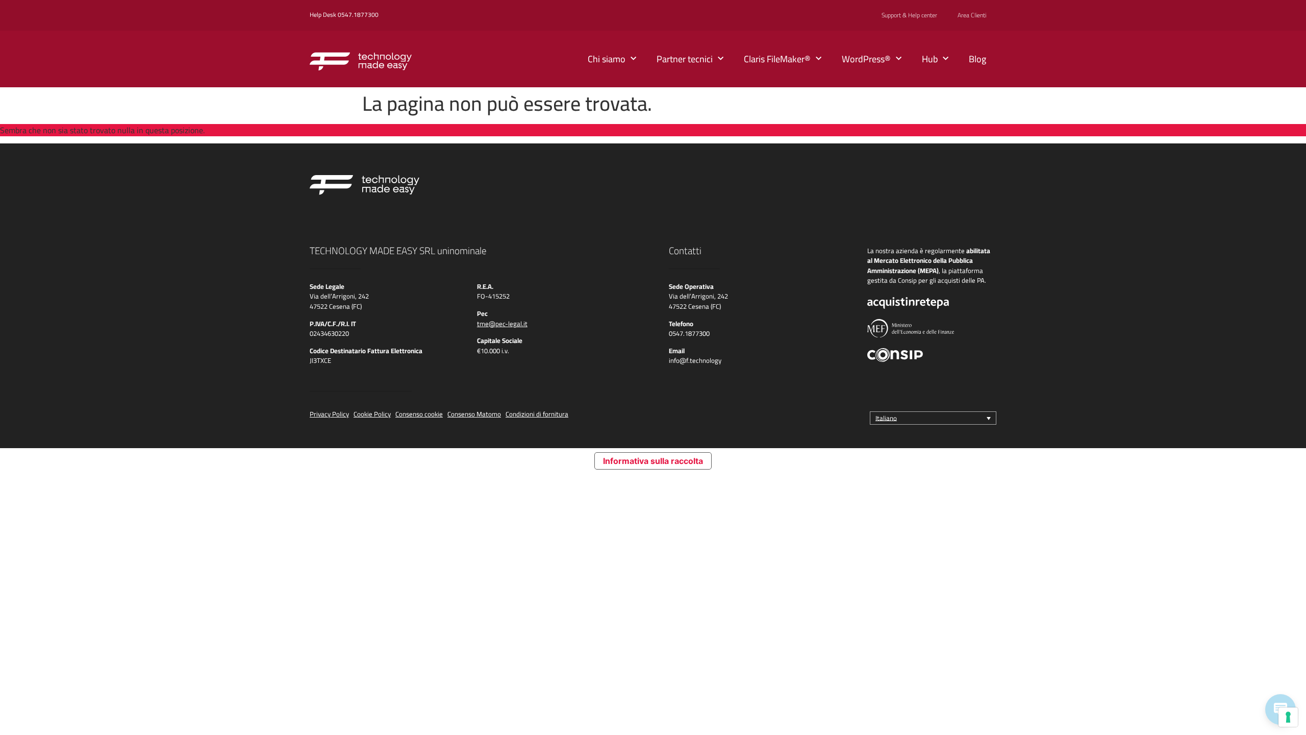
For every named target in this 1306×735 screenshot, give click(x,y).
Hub (930, 59)
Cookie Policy (372, 414)
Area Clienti (972, 15)
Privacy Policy (329, 414)
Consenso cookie (419, 414)
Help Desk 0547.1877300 (344, 14)
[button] (933, 418)
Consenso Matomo (474, 414)
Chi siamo (606, 59)
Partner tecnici (685, 59)
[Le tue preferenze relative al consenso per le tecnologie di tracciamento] (1288, 717)
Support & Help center (909, 15)
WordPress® (866, 59)
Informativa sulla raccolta (653, 461)
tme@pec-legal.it (502, 323)
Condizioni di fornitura (537, 414)
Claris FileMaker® (777, 59)
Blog (977, 59)
